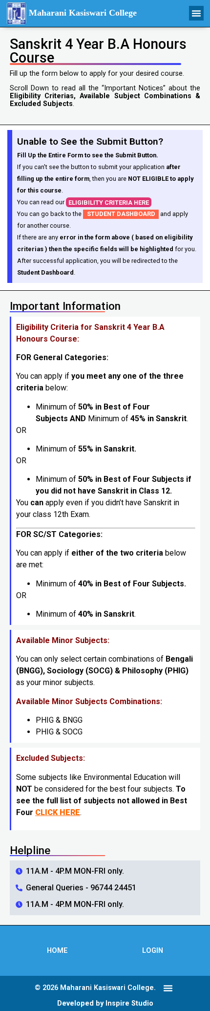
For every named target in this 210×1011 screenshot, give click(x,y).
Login (152, 950)
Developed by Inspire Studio (105, 1003)
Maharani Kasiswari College (83, 13)
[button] (196, 13)
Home (57, 950)
